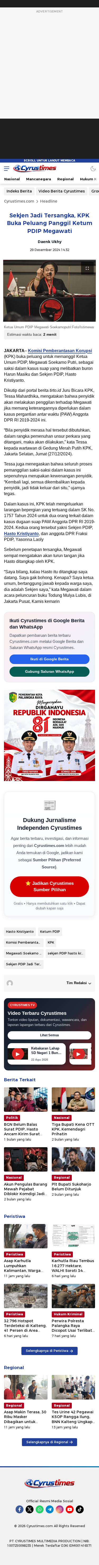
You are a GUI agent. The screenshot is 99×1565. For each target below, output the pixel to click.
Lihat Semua (49, 1035)
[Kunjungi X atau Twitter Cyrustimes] (30, 1509)
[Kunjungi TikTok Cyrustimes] (80, 1509)
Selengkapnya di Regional (47, 1442)
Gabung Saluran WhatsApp (49, 672)
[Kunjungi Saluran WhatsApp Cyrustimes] (40, 1509)
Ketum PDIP (50, 932)
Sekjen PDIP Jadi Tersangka (25, 964)
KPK (51, 942)
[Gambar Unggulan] (49, 291)
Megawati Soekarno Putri (25, 953)
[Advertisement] (49, 88)
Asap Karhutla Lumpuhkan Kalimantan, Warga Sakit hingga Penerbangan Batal (22, 1270)
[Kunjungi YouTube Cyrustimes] (70, 1509)
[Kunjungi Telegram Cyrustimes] (50, 1509)
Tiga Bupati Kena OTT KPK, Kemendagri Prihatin (73, 1129)
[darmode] (93, 168)
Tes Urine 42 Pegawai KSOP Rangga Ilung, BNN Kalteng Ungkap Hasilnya (72, 1419)
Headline (48, 201)
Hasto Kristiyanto (21, 533)
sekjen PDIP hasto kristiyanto (66, 953)
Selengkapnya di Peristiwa (47, 1351)
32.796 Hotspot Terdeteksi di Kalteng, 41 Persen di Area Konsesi (25, 1328)
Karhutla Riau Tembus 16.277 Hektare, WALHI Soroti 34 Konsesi (73, 1268)
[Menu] (5, 168)
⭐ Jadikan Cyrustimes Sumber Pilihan (49, 886)
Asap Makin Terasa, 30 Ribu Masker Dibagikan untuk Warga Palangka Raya (25, 1419)
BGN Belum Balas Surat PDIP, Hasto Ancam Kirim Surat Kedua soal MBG (22, 1131)
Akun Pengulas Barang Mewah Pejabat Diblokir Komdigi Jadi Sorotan (25, 1191)
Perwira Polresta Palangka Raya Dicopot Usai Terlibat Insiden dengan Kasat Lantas (72, 1331)
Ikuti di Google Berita (49, 659)
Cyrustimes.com (19, 201)
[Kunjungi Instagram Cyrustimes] (60, 1509)
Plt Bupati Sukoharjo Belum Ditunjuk (71, 1186)
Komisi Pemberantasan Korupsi (60, 350)
